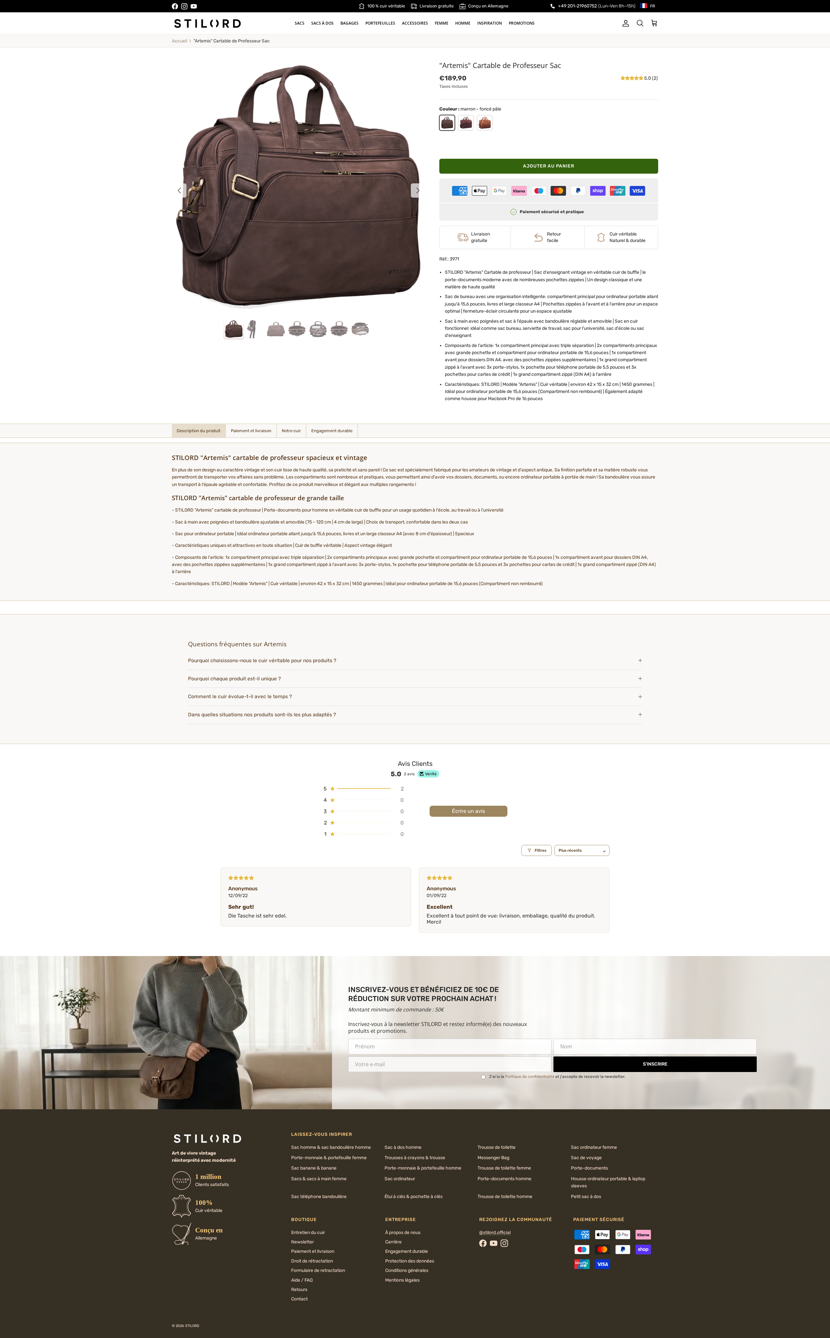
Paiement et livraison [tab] (251, 430)
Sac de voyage (586, 1157)
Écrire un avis (468, 811)
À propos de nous (403, 1232)
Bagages (349, 23)
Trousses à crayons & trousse (415, 1157)
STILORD (192, 1326)
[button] (632, 78)
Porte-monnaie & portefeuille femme (329, 1157)
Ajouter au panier (548, 166)
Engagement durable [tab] (331, 430)
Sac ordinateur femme (594, 1147)
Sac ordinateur (400, 1179)
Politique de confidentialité (529, 1076)
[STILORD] (207, 23)
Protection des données (409, 1261)
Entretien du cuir (308, 1232)
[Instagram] (184, 6)
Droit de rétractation (312, 1261)
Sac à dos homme (403, 1147)
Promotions (522, 23)
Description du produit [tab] (198, 430)
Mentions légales (402, 1280)
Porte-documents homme (504, 1179)
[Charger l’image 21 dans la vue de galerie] (298, 187)
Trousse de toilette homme (505, 1196)
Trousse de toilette (497, 1147)
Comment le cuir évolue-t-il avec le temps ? (240, 696)
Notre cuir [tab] (291, 430)
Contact (299, 1299)
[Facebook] (175, 6)
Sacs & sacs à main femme (319, 1179)
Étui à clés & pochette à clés (414, 1196)
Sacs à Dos (322, 23)
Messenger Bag (493, 1157)
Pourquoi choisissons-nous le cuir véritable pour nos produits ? (262, 660)
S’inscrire (655, 1064)
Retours (299, 1289)
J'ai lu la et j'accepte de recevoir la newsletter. (557, 1076)
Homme (462, 23)
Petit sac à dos (586, 1196)
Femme (441, 23)
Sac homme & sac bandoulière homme (331, 1147)
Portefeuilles (380, 23)
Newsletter (302, 1242)
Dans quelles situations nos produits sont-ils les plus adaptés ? (262, 715)
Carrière (393, 1242)
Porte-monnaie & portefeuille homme (423, 1168)
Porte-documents (589, 1168)
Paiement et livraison (312, 1251)
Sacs (299, 23)
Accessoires (415, 23)
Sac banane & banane (314, 1168)
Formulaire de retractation (318, 1270)
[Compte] (624, 23)
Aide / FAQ (302, 1280)
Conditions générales (406, 1270)
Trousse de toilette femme (504, 1168)
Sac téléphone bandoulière (319, 1196)
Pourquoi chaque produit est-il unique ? (234, 679)
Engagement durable (406, 1251)
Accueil (179, 41)
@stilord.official (495, 1232)
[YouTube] (194, 6)
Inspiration (489, 23)
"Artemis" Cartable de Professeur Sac (232, 41)
